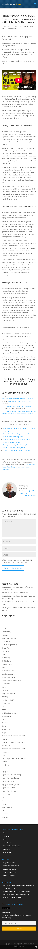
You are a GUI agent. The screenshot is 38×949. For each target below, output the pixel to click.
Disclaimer (6, 849)
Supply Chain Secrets (10, 872)
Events (4, 687)
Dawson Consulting (9, 869)
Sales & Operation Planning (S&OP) (14, 758)
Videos (4, 29)
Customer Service (8, 671)
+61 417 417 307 (30, 496)
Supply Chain (28, 26)
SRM (3, 768)
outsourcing (6, 729)
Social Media (6, 765)
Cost (3, 654)
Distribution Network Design (11, 680)
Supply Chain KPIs (8, 781)
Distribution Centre (8, 674)
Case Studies (6, 642)
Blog (4, 839)
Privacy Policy (7, 852)
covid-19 (4, 667)
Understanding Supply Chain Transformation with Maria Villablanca (18, 466)
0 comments (12, 29)
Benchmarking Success (11, 866)
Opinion (4, 726)
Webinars (5, 817)
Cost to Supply (7, 664)
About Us (6, 836)
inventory (5, 697)
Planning (4, 739)
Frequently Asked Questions (12, 846)
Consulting (5, 651)
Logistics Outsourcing (9, 713)
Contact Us (7, 843)
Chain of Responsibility (9, 645)
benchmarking (6, 632)
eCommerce (6, 684)
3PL (3, 619)
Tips (3, 798)
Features (5, 690)
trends (4, 804)
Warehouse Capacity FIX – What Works (15, 593)
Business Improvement (10, 638)
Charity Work (6, 648)
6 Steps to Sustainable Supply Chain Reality (17, 450)
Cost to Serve (6, 661)
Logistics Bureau (9, 862)
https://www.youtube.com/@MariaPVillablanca (17, 399)
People (4, 733)
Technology (6, 794)
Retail (3, 755)
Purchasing (5, 752)
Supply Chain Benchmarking (11, 775)
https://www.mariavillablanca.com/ (19, 401)
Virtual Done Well (9, 875)
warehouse (5, 814)
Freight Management (9, 693)
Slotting (4, 762)
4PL (3, 622)
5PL (3, 625)
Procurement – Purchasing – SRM (13, 749)
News (4, 720)
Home (5, 833)
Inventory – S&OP (8, 700)
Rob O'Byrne (8, 26)
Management (6, 716)
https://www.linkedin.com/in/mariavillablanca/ (17, 406)
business (5, 635)
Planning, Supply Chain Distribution (13, 742)
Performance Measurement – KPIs (13, 736)
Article (4, 628)
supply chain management (11, 785)
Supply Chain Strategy (9, 791)
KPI (3, 707)
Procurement (6, 746)
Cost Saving (6, 658)
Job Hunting (6, 703)
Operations (5, 723)
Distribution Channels (9, 677)
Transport (5, 801)
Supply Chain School (8, 788)
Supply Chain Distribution (10, 778)
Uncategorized (7, 807)
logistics (4, 710)
